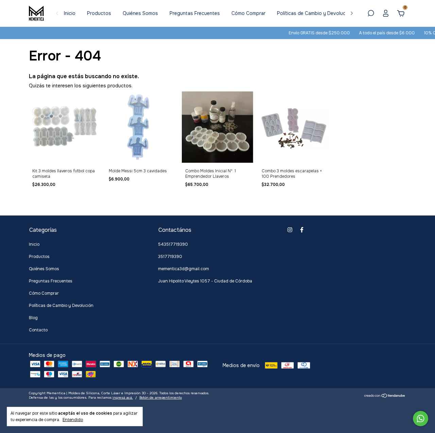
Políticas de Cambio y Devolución (314, 13)
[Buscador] (370, 14)
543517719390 (173, 244)
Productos (99, 13)
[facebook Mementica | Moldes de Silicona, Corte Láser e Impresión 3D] (301, 229)
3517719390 (170, 256)
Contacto (38, 330)
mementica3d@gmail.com (183, 269)
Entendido (73, 419)
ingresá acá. (122, 397)
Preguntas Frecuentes (195, 13)
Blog (33, 318)
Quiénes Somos (140, 13)
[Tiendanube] (385, 396)
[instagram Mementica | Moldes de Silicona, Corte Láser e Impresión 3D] (290, 229)
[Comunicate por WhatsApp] (420, 418)
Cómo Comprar (248, 13)
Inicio (69, 13)
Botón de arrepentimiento (160, 397)
